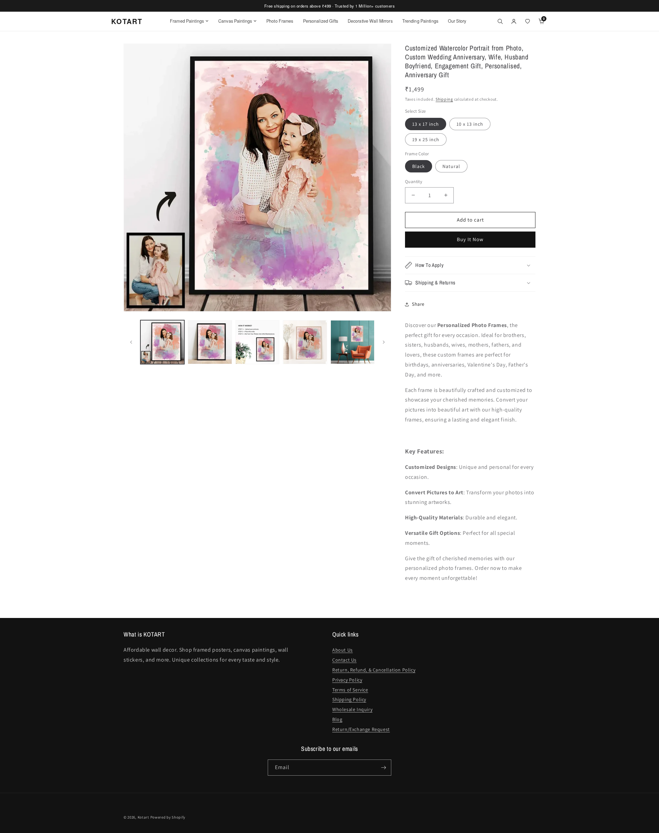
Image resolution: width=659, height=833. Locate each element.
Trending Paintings (420, 21)
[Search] (500, 21)
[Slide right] (383, 342)
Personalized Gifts (320, 21)
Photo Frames (279, 21)
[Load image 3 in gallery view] (257, 342)
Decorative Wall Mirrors (370, 21)
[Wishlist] (527, 21)
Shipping (444, 99)
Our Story (457, 21)
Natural (451, 166)
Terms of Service (350, 690)
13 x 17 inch (425, 124)
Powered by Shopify (168, 817)
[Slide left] (131, 342)
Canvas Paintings (235, 21)
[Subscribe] (383, 767)
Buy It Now (470, 239)
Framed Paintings (187, 21)
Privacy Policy (347, 680)
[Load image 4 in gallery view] (305, 342)
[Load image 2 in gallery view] (210, 342)
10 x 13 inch (469, 124)
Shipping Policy (349, 699)
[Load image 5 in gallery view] (352, 342)
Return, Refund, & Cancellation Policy (373, 670)
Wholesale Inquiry (352, 709)
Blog (337, 719)
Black (418, 166)
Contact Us (344, 660)
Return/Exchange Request (361, 729)
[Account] (513, 21)
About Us (342, 650)
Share (418, 304)
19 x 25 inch (425, 139)
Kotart (143, 817)
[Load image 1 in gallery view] (162, 342)
